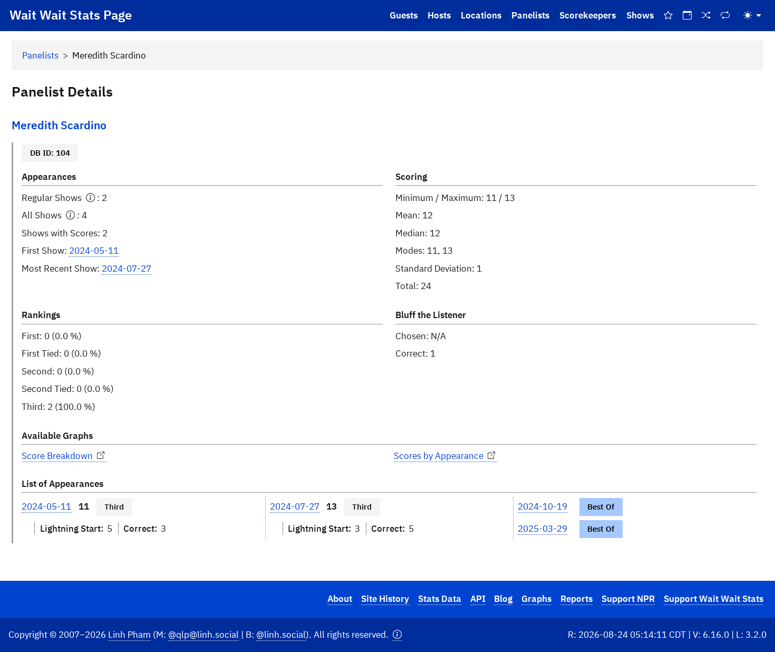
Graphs (536, 599)
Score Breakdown (58, 456)
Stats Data (439, 599)
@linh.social (281, 634)
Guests (404, 15)
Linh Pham (129, 634)
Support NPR (628, 599)
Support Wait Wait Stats (713, 599)
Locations (481, 15)
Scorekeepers (587, 15)
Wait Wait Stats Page (70, 14)
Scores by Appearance (440, 456)
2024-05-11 (94, 250)
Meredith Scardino (59, 125)
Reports (576, 599)
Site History (385, 599)
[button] (397, 635)
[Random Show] (706, 15)
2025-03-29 (542, 528)
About (339, 599)
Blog (503, 599)
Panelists (530, 15)
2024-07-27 (126, 268)
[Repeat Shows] (725, 15)
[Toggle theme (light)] (752, 15)
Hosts (439, 15)
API (478, 599)
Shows (640, 15)
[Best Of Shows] (667, 15)
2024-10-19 (542, 506)
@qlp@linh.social (203, 634)
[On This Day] (686, 15)
